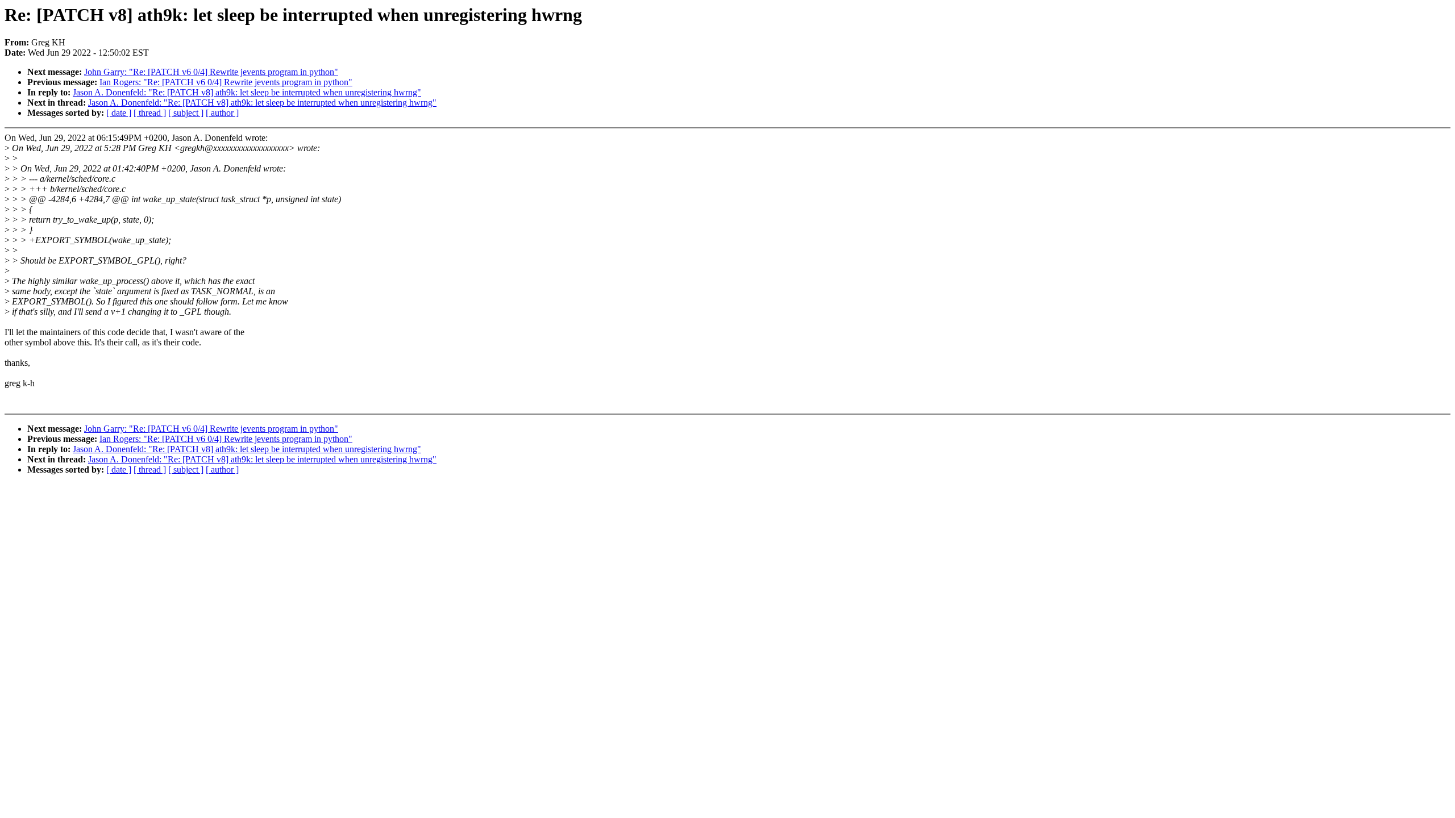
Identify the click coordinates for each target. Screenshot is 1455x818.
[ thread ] (150, 113)
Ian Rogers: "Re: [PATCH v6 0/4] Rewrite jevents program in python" (225, 82)
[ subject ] (185, 113)
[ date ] (118, 113)
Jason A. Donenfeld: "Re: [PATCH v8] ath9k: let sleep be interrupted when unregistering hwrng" (247, 92)
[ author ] (222, 113)
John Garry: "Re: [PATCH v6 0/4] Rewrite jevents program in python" (211, 72)
